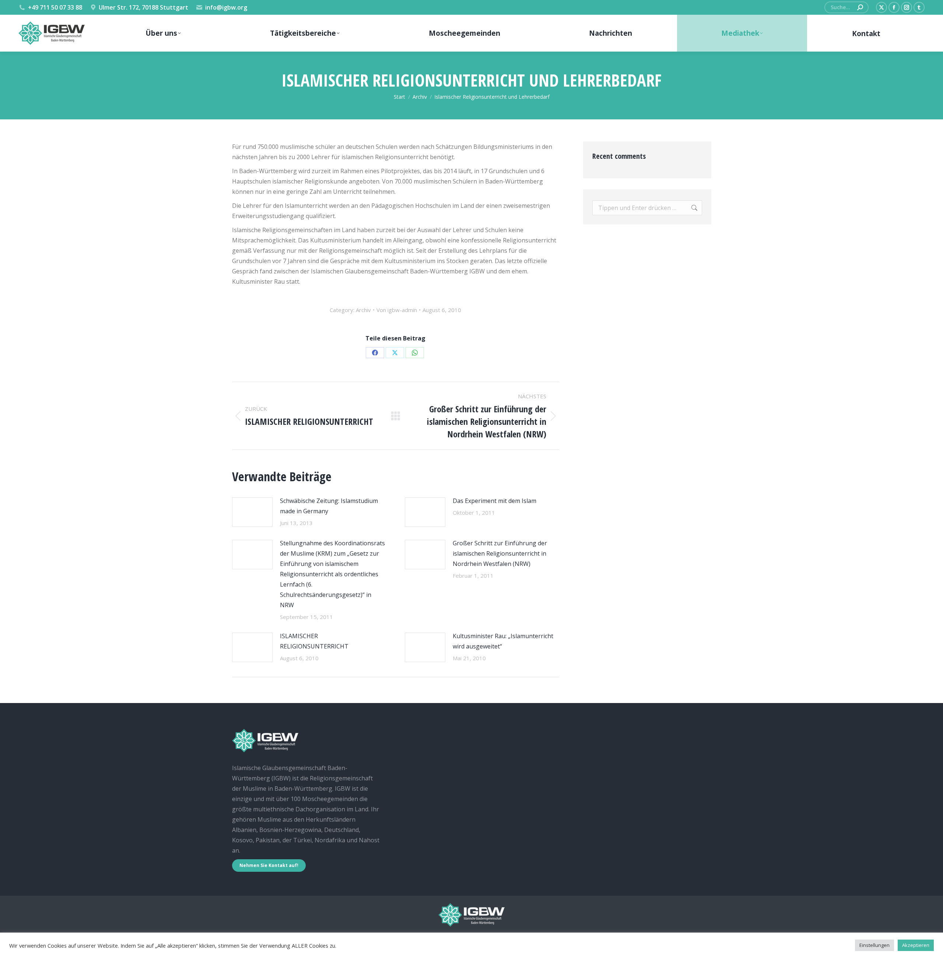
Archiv (363, 310)
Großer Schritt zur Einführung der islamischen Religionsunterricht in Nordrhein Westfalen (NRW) (500, 553)
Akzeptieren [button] (915, 945)
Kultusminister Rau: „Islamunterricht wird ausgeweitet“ (503, 641)
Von (396, 310)
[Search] (860, 7)
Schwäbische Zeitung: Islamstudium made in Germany (329, 506)
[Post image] (252, 512)
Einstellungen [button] (874, 945)
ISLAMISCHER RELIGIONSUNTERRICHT (314, 641)
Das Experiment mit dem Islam (494, 501)
